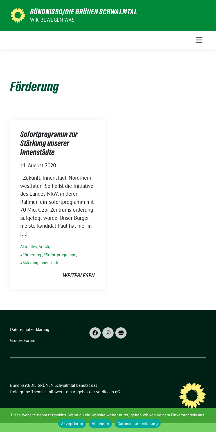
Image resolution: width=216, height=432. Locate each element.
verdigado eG (108, 391)
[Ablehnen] (209, 420)
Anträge (46, 246)
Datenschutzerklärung (138, 423)
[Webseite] (121, 333)
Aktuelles (28, 246)
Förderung (31, 254)
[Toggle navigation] (199, 40)
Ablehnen (100, 423)
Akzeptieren (72, 423)
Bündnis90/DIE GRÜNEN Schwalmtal (83, 12)
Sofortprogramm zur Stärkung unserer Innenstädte (49, 143)
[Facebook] (95, 333)
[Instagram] (108, 333)
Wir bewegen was (52, 20)
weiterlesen (78, 275)
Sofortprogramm (60, 254)
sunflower (53, 391)
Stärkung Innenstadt (40, 262)
